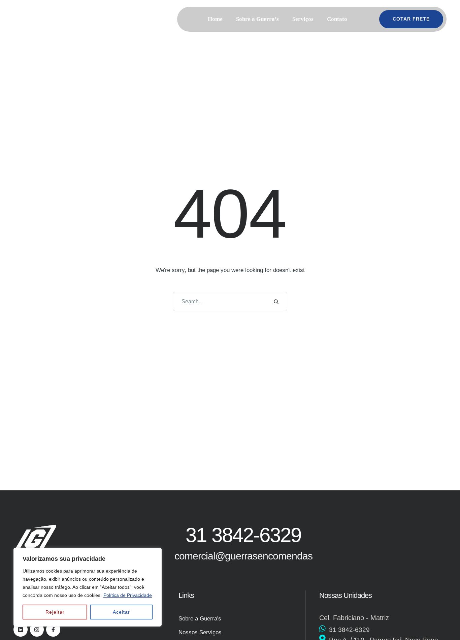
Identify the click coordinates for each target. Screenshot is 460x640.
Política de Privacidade (127, 595)
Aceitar (121, 612)
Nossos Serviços (200, 632)
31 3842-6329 (349, 629)
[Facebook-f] (53, 629)
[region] (87, 587)
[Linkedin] (20, 629)
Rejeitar (55, 612)
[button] (363, 19)
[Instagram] (37, 629)
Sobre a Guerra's (199, 618)
